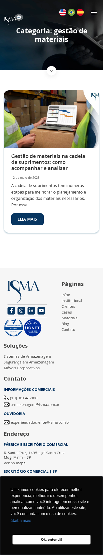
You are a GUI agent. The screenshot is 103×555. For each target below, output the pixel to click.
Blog (65, 323)
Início (66, 294)
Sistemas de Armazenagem (27, 356)
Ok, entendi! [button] (51, 539)
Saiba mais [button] (21, 520)
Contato (68, 329)
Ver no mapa (15, 463)
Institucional (72, 300)
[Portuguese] (71, 12)
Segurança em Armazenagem (29, 362)
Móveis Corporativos (22, 367)
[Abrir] (94, 13)
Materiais (70, 318)
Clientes (68, 306)
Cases (67, 312)
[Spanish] (80, 12)
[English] (62, 12)
